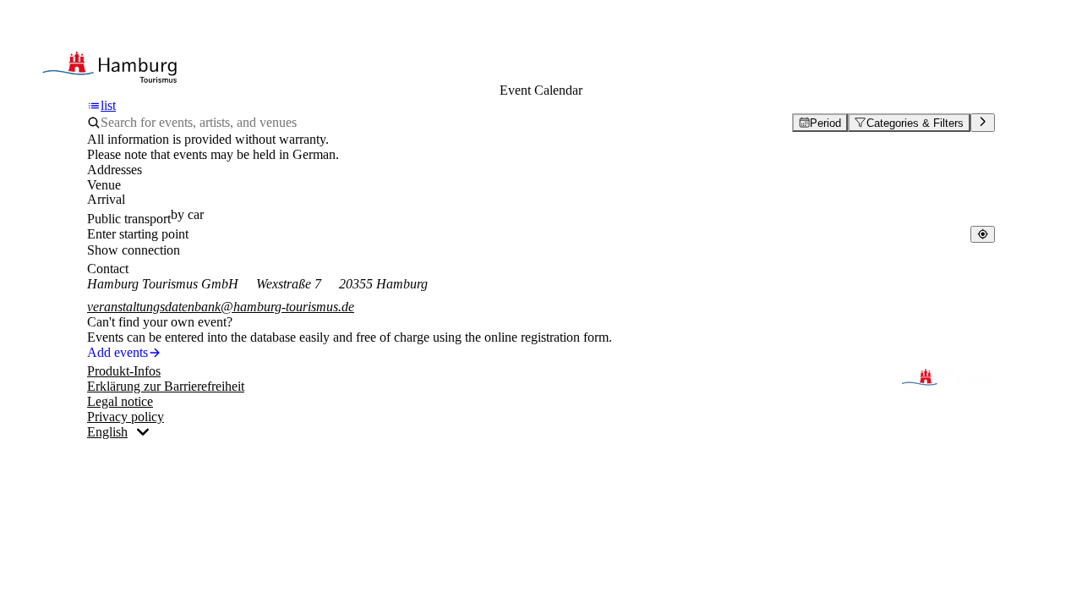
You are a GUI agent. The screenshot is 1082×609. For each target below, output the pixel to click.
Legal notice (120, 401)
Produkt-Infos (124, 371)
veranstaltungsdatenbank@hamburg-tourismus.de (220, 306)
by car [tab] (187, 214)
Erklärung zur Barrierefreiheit (165, 386)
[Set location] (982, 234)
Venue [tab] (104, 185)
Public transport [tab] (129, 218)
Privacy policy (125, 416)
